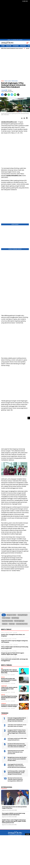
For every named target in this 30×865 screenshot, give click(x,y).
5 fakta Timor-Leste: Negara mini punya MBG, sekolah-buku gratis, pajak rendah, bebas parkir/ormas (14, 821)
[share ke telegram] (12, 95)
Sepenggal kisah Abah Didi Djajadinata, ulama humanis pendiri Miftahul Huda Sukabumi (17, 766)
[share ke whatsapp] (9, 95)
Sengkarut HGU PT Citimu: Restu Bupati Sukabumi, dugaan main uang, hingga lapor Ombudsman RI (17, 732)
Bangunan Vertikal (11, 615)
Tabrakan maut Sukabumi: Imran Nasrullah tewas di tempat (17, 725)
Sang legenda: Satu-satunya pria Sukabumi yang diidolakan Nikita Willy (9, 671)
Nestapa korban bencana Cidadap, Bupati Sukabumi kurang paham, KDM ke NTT (15, 779)
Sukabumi (15, 46)
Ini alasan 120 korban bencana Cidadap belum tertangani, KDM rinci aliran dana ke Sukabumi (17, 745)
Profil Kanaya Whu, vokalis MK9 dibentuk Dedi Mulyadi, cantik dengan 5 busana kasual (16, 772)
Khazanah (23, 46)
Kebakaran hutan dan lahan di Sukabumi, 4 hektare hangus (9, 705)
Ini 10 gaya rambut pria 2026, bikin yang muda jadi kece (17, 739)
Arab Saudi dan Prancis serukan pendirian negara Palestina (14, 807)
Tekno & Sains (15, 81)
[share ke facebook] (2, 95)
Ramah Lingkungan (19, 621)
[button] (22, 118)
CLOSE (27, 834)
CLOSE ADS (25, 1)
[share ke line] (15, 95)
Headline (8, 46)
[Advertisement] (15, 20)
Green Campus (6, 618)
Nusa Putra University (7, 621)
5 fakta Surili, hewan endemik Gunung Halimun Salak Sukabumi (9, 689)
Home (2, 46)
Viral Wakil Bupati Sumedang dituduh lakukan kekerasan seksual (9, 697)
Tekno (6, 81)
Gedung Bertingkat (22, 615)
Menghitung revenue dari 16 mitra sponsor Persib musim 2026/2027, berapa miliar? (17, 759)
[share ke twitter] (5, 95)
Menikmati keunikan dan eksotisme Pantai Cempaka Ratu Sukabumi (9, 680)
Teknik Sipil (11, 624)
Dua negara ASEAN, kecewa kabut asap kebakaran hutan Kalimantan (13, 814)
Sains (9, 81)
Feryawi (4, 90)
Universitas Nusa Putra (21, 624)
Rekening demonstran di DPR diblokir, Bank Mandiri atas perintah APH (16, 752)
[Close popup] (29, 418)
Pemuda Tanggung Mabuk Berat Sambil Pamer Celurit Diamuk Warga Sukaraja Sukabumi (17, 719)
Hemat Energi (15, 618)
